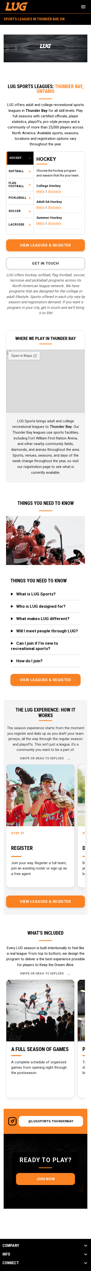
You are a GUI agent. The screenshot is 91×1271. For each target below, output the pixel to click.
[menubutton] (83, 7)
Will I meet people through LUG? (47, 630)
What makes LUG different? (42, 618)
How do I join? (29, 660)
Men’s (40, 191)
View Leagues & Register (45, 245)
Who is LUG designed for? (40, 606)
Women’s (54, 191)
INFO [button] (6, 1254)
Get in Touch (45, 263)
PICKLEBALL (17, 197)
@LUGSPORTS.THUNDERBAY (50, 1121)
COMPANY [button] (10, 1246)
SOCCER (14, 211)
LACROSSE (16, 224)
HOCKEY (15, 158)
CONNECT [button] (10, 1263)
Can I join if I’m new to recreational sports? (34, 646)
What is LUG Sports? (36, 594)
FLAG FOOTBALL (16, 184)
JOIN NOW (45, 1179)
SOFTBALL (16, 171)
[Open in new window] (12, 1121)
